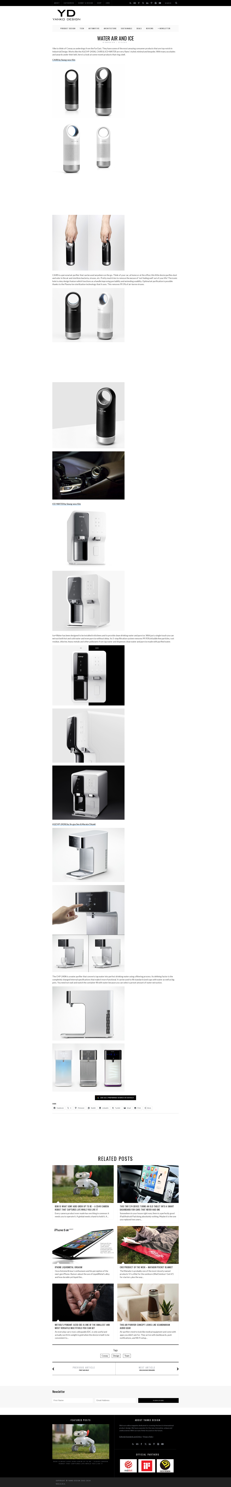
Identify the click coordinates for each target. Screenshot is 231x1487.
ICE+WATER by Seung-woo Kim (66, 504)
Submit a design (85, 3)
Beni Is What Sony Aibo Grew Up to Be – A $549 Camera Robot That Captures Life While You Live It (82, 1208)
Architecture (110, 28)
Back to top (60, 1483)
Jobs (108, 3)
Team (126, 1355)
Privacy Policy (148, 1437)
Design (116, 1355)
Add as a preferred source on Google (117, 1098)
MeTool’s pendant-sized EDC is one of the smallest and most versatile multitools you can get (82, 1326)
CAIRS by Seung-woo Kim (63, 60)
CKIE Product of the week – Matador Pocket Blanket (146, 1267)
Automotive (94, 28)
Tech (82, 28)
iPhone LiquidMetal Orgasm (68, 1267)
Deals (139, 28)
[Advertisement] (135, 15)
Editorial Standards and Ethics (130, 1437)
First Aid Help (84, 1368)
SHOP (99, 3)
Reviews (150, 28)
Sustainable (126, 28)
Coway (105, 1355)
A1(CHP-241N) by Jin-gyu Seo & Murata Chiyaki (74, 824)
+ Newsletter (164, 28)
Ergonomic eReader (147, 1368)
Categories (69, 3)
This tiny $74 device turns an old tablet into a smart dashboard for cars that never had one (147, 1208)
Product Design (68, 28)
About (57, 3)
